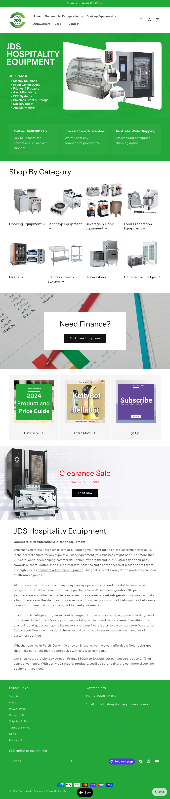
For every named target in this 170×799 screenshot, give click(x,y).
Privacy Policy (18, 708)
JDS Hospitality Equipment (32, 791)
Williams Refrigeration (111, 590)
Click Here (31, 433)
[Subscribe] (71, 761)
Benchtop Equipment (64, 224)
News (12, 733)
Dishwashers (96, 277)
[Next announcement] (160, 3)
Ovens (14, 277)
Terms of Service (19, 727)
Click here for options (85, 338)
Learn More (82, 433)
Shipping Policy (19, 721)
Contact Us (16, 740)
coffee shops (54, 620)
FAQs (12, 702)
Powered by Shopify (56, 791)
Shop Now (85, 492)
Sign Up (133, 433)
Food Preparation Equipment (138, 226)
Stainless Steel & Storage (60, 279)
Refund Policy (18, 715)
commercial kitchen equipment (60, 570)
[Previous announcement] (10, 3)
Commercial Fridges (140, 277)
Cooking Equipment (25, 224)
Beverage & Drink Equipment (100, 226)
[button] (64, 16)
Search (13, 696)
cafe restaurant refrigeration (107, 595)
